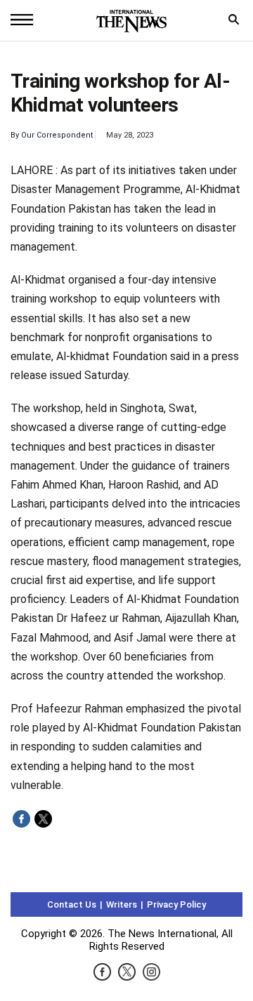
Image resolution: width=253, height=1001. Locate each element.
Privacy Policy (176, 904)
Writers (121, 904)
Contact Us (71, 904)
